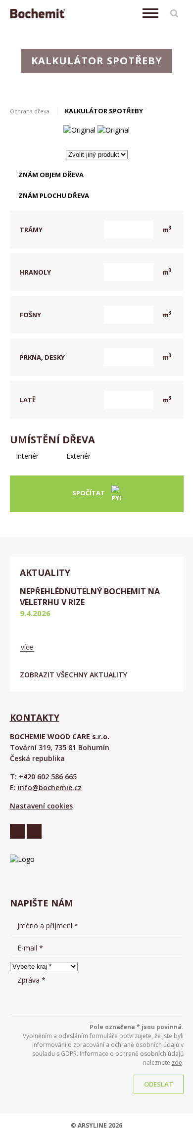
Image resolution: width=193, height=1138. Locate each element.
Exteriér (77, 456)
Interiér (26, 456)
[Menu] (150, 13)
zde (177, 1062)
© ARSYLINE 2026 (96, 1125)
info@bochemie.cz (50, 787)
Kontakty (34, 717)
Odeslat (158, 1084)
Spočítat (89, 493)
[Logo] (37, 13)
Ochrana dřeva (29, 111)
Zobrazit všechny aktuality (73, 674)
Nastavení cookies (41, 805)
